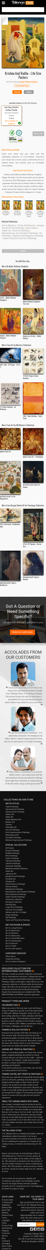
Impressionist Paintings (15, 812)
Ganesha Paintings (13, 861)
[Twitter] (31, 1230)
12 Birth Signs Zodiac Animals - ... (30, 377)
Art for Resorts (12, 943)
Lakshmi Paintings (13, 863)
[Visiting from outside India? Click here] (33, 971)
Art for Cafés (11, 946)
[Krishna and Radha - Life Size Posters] (23, 42)
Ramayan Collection (14, 902)
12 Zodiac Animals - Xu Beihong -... (8, 408)
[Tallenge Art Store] (23, 3)
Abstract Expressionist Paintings (19, 840)
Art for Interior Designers (16, 961)
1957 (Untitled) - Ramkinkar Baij (10, 525)
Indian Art (6, 230)
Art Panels (10, 848)
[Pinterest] (42, 1230)
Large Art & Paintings (14, 907)
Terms (4, 1218)
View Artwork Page (22, 85)
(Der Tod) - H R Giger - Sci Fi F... (10, 366)
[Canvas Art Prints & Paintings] (34, 1049)
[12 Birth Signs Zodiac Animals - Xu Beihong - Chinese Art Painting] (33, 361)
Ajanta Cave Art (5, 451)
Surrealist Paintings (13, 837)
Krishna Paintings (21, 230)
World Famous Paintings (15, 884)
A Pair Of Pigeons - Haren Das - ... (32, 545)
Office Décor (11, 956)
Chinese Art (10, 881)
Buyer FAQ (6, 1210)
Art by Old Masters (27, 225)
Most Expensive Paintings (16, 894)
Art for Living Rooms (14, 928)
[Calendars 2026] (19, 1005)
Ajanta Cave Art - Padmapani (33, 457)
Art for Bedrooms (13, 930)
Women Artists (12, 886)
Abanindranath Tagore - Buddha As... (8, 584)
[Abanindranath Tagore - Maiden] (33, 563)
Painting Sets (11, 904)
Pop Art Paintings (13, 830)
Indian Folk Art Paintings (15, 897)
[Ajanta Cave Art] (10, 438)
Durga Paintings (12, 915)
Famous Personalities (14, 910)
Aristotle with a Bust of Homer (31, 486)
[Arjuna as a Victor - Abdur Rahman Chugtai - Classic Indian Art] (33, 321)
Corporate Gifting (13, 959)
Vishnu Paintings (12, 858)
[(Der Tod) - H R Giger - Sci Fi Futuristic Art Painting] (10, 355)
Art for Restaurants (13, 941)
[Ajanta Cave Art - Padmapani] (33, 441)
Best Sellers (32, 228)
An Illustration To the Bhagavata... (7, 497)
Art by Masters (9, 225)
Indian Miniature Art (13, 819)
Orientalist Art (11, 827)
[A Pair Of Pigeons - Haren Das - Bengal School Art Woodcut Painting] (33, 525)
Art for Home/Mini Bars (15, 938)
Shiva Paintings (12, 856)
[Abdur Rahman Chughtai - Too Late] (33, 284)
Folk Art (9, 825)
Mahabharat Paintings (14, 889)
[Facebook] (35, 1230)
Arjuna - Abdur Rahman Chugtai (8, 336)
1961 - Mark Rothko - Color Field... (32, 417)
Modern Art (10, 822)
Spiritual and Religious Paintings (28, 235)
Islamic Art (10, 814)
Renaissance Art (12, 835)
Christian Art (11, 879)
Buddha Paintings (12, 853)
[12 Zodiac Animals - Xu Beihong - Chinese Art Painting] (10, 393)
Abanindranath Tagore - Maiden (31, 578)
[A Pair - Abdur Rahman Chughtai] (10, 282)
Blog (3, 1238)
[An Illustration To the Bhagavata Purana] (10, 477)
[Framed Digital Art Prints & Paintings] (42, 1074)
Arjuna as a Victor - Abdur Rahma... (32, 337)
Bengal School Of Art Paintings (23, 226)
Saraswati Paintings (13, 866)
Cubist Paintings (12, 807)
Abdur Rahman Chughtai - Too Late (32, 302)
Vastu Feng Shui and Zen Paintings (20, 238)
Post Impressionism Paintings (18, 832)
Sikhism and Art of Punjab (16, 912)
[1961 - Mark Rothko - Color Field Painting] (33, 398)
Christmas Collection (14, 899)
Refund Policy (7, 1215)
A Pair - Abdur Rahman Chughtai (8, 299)
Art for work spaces (14, 948)
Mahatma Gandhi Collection (17, 868)
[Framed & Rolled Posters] (29, 1030)
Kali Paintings (11, 917)
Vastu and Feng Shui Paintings (18, 920)
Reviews (5, 1213)
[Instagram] (38, 1230)
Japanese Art (11, 874)
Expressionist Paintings (15, 809)
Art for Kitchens (12, 933)
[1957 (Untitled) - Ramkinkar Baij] (10, 515)
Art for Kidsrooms (13, 936)
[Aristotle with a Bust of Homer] (33, 472)
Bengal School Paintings (15, 876)
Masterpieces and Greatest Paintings (20, 233)
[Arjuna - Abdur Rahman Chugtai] (10, 320)
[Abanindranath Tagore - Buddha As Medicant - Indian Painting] (10, 566)
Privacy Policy (7, 1225)
